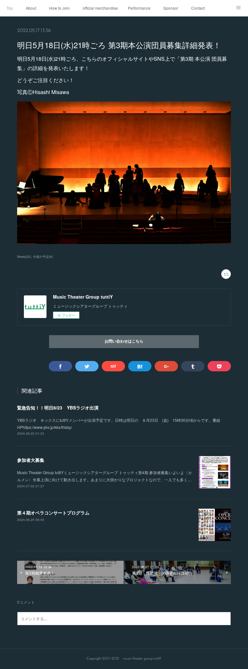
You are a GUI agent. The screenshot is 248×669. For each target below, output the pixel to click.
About (31, 8)
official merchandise (100, 8)
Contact (198, 8)
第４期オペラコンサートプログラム (53, 512)
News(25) (24, 256)
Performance (139, 8)
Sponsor (170, 8)
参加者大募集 (30, 460)
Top (9, 8)
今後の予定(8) (43, 256)
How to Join (59, 8)
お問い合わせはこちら (124, 342)
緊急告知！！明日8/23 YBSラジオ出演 (57, 407)
